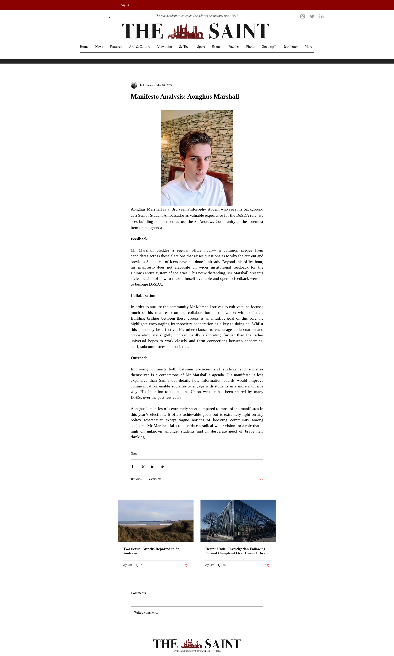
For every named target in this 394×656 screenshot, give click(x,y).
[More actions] (260, 85)
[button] (308, 46)
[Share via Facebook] (133, 466)
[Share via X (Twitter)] (143, 466)
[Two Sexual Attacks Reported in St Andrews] (156, 521)
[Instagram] (303, 16)
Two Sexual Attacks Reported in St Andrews (151, 551)
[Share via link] (163, 466)
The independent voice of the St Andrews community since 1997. (197, 15)
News (134, 453)
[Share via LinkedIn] (153, 466)
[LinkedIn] (321, 16)
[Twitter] (312, 16)
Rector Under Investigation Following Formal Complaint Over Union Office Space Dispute (235, 551)
